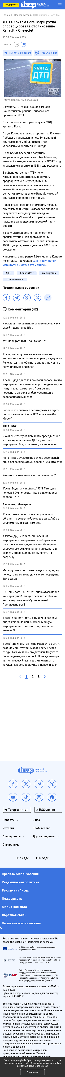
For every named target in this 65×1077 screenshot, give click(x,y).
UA (16, 44)
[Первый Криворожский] (35, 5)
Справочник (11, 844)
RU (23, 44)
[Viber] (27, 297)
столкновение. (15, 279)
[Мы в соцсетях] (13, 784)
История (8, 828)
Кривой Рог (26, 273)
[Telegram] (16, 297)
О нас (36, 820)
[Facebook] (6, 297)
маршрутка (49, 273)
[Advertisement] (32, 719)
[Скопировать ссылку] (47, 297)
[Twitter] (37, 297)
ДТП (8, 273)
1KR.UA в (20, 52)
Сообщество (41, 828)
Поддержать (11, 4)
